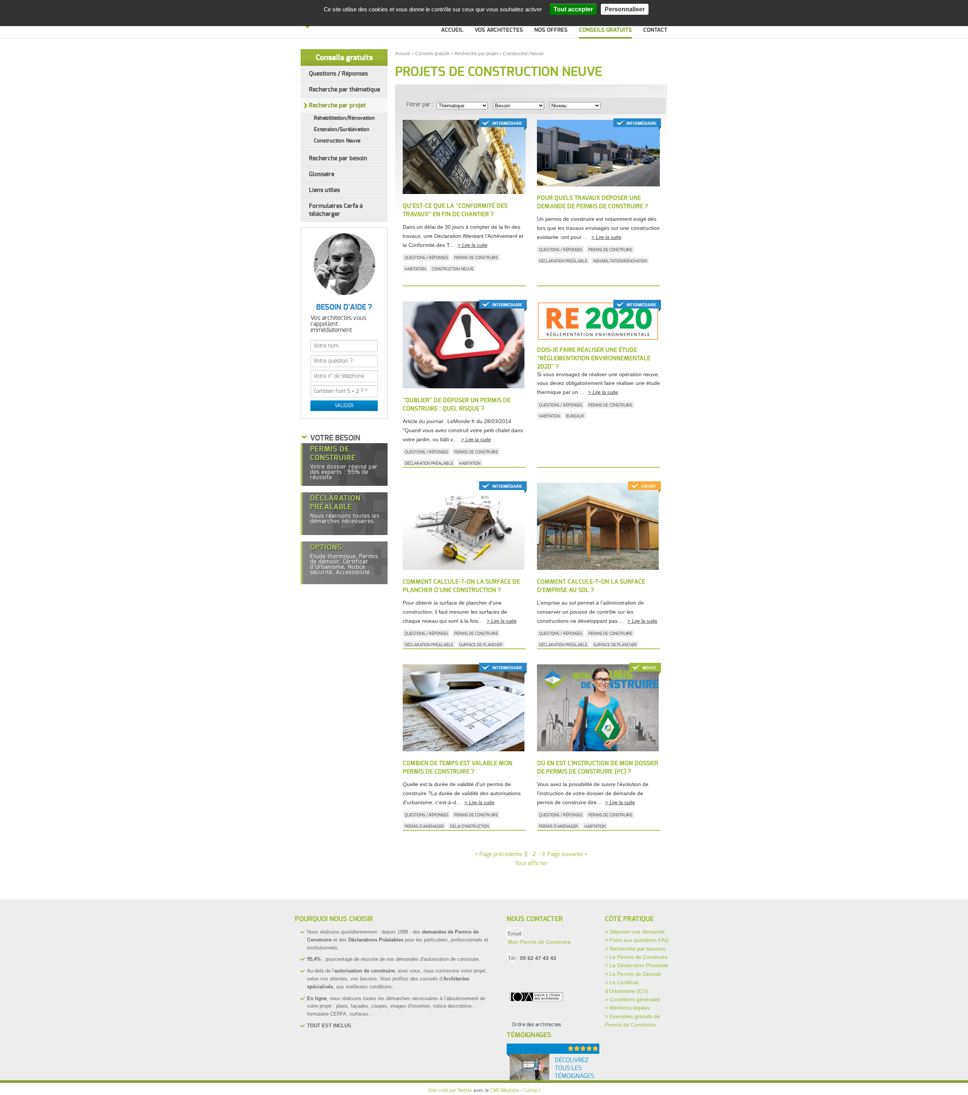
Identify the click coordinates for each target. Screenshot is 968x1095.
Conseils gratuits (605, 30)
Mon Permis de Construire (539, 942)
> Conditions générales (632, 999)
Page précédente (498, 854)
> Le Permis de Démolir (633, 974)
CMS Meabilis (504, 1090)
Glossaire (321, 174)
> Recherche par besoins (635, 949)
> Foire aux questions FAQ (637, 940)
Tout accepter (573, 9)
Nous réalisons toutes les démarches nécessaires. (345, 509)
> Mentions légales (627, 1008)
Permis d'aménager (424, 826)
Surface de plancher (481, 645)
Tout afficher (531, 863)
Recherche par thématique (344, 90)
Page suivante (567, 854)
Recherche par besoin (338, 158)
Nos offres (551, 30)
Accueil (452, 30)
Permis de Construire (476, 258)
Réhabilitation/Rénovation (344, 118)
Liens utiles (324, 190)
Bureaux (575, 416)
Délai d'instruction (469, 826)
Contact (655, 30)
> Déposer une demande (635, 932)
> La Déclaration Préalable (637, 965)
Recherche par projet (337, 105)
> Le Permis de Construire (636, 957)
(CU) (642, 991)
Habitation (415, 269)
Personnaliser (625, 9)
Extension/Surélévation (341, 129)
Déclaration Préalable (563, 261)
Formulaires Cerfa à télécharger (336, 210)
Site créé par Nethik (450, 1090)
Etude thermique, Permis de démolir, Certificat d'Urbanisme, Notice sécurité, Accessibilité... (344, 559)
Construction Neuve (337, 141)
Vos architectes (499, 30)
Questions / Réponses (338, 74)
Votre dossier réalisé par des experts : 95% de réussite (344, 463)
